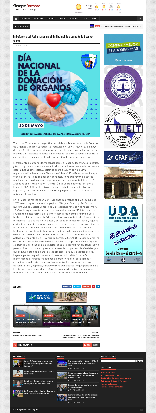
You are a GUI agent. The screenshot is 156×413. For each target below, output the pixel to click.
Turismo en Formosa (109, 383)
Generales (51, 18)
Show (85, 18)
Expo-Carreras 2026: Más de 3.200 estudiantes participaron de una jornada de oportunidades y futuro (83, 397)
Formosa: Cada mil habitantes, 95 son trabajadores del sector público (28, 320)
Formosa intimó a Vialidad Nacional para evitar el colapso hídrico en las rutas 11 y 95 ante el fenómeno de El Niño (83, 375)
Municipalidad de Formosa (111, 375)
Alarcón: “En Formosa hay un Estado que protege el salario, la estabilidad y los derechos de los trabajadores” (39, 363)
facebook (87, 345)
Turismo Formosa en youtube (112, 386)
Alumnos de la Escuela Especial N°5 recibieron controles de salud (83, 320)
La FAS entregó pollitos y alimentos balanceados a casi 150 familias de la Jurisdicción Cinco (39, 392)
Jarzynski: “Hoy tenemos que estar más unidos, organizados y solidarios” (82, 386)
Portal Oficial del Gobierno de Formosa (116, 378)
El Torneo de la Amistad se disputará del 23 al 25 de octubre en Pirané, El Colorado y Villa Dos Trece (122, 26)
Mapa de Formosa (108, 372)
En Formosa (25, 18)
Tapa (87, 26)
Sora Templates (33, 410)
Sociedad (62, 18)
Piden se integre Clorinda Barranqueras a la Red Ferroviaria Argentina (56, 320)
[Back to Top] (141, 410)
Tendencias (74, 18)
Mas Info (94, 18)
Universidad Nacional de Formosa (114, 381)
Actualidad (38, 18)
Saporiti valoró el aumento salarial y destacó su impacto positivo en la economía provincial (38, 382)
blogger (95, 345)
